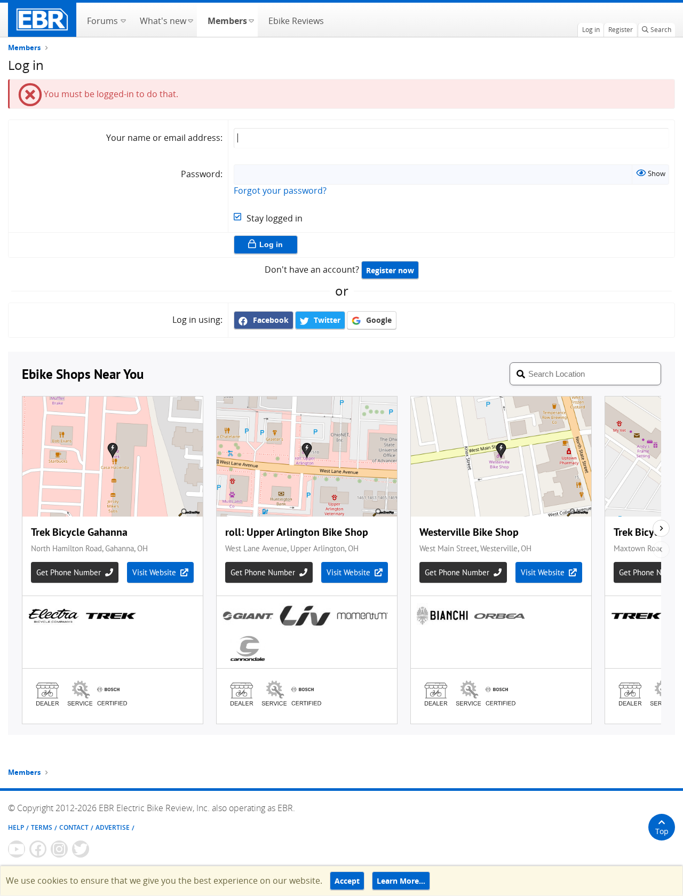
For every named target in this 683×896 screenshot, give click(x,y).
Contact (74, 827)
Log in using (196, 320)
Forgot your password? (280, 190)
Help (16, 827)
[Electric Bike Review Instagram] (59, 849)
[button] (123, 19)
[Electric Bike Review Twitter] (80, 849)
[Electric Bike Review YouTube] (16, 849)
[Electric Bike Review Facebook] (37, 849)
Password (200, 174)
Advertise (113, 827)
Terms (41, 827)
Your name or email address (163, 138)
